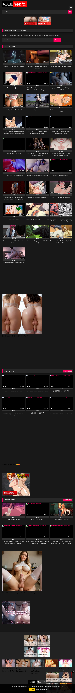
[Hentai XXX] (37, 4)
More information (41, 689)
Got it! (32, 689)
